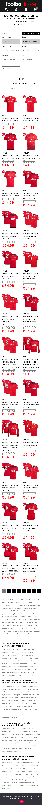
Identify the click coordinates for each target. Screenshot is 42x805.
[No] (39, 799)
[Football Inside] (21, 4)
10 (39, 590)
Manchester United (23, 655)
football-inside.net (13, 649)
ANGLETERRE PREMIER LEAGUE (24, 22)
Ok (22, 802)
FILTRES (5, 33)
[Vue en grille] (19, 79)
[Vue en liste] (22, 79)
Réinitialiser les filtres (31, 33)
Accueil (9, 22)
